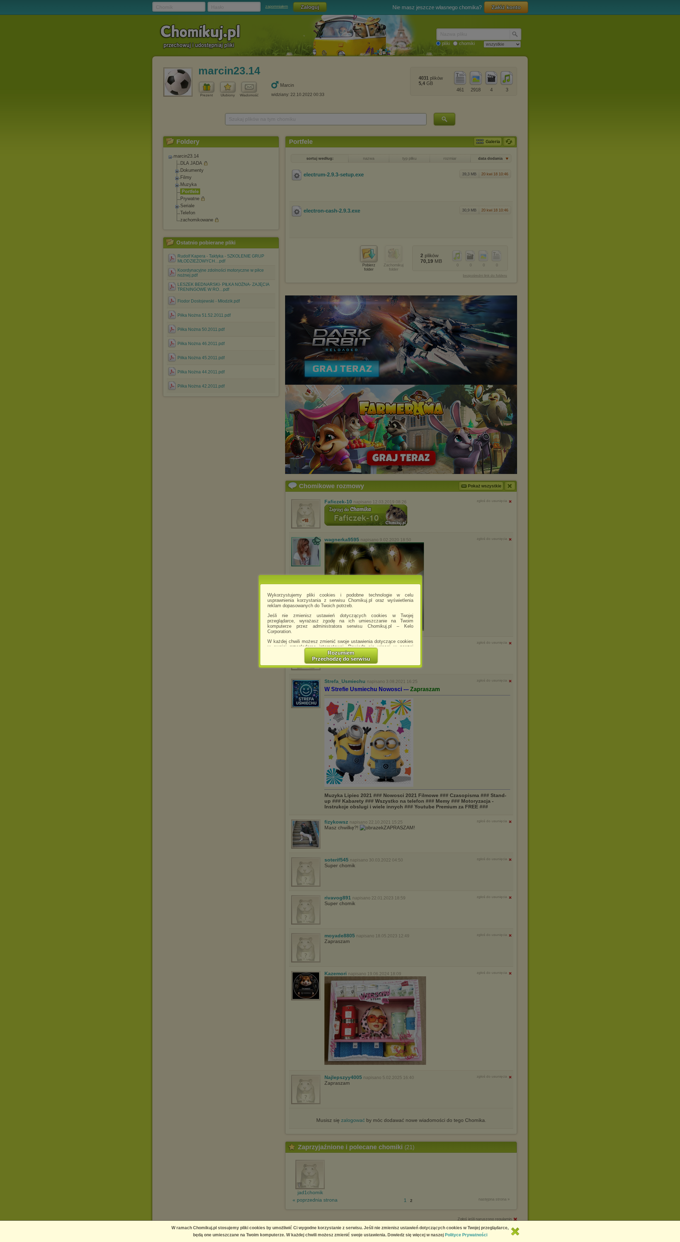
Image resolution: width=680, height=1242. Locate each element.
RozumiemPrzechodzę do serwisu (341, 656)
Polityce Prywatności (466, 1234)
